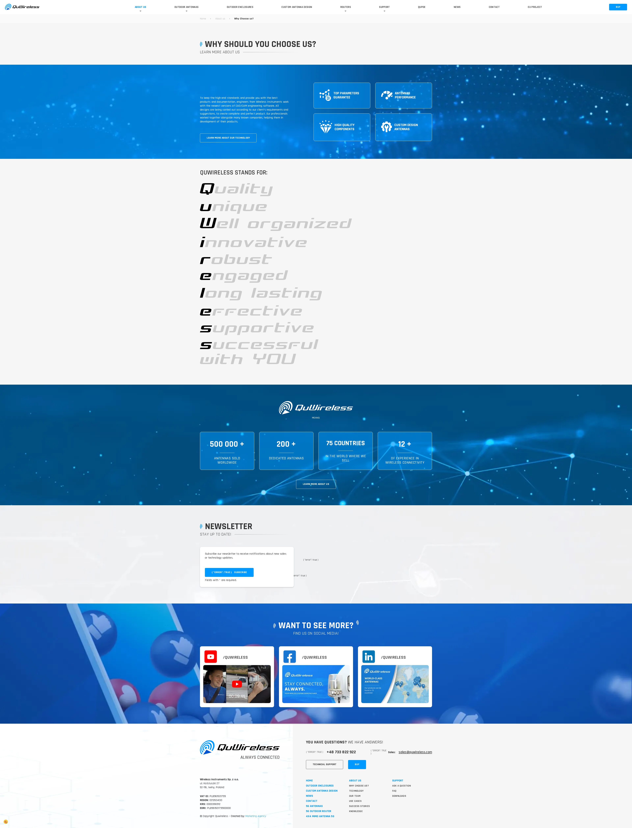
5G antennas (314, 806)
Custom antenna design (322, 791)
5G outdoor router (318, 811)
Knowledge (356, 811)
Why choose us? (359, 786)
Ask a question (401, 786)
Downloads (399, 796)
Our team (355, 796)
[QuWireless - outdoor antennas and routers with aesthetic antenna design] (22, 7)
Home (309, 780)
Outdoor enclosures (320, 786)
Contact (311, 801)
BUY (618, 7)
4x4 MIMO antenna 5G (320, 816)
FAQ (394, 791)
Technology (356, 791)
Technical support (324, 764)
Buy (357, 764)
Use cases (355, 801)
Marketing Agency (255, 816)
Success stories (359, 806)
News (309, 796)
